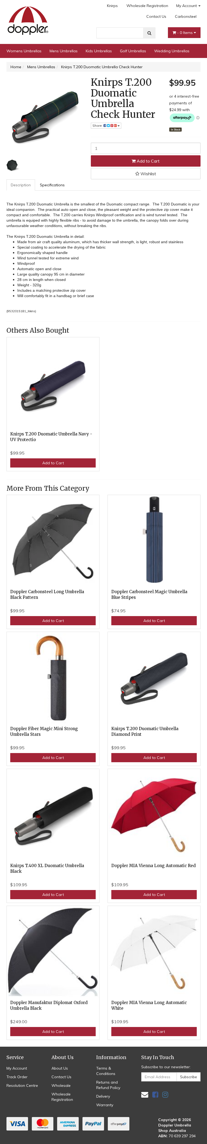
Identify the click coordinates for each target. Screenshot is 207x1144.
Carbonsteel (185, 16)
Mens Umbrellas (64, 51)
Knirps (112, 5)
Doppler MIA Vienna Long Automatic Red (153, 865)
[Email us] (144, 1094)
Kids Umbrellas (99, 51)
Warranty (104, 1104)
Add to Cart (148, 161)
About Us (59, 1068)
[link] (155, 1094)
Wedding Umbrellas (171, 51)
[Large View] (12, 165)
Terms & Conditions (105, 1071)
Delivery (103, 1096)
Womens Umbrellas (24, 51)
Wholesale (61, 1085)
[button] (146, 173)
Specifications (52, 185)
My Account (187, 5)
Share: (98, 125)
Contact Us (156, 16)
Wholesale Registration (147, 5)
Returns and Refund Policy (108, 1085)
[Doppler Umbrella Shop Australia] (28, 19)
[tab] (21, 185)
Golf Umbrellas (133, 51)
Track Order (16, 1076)
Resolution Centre (22, 1085)
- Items (185, 32)
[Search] (149, 33)
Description (21, 185)
